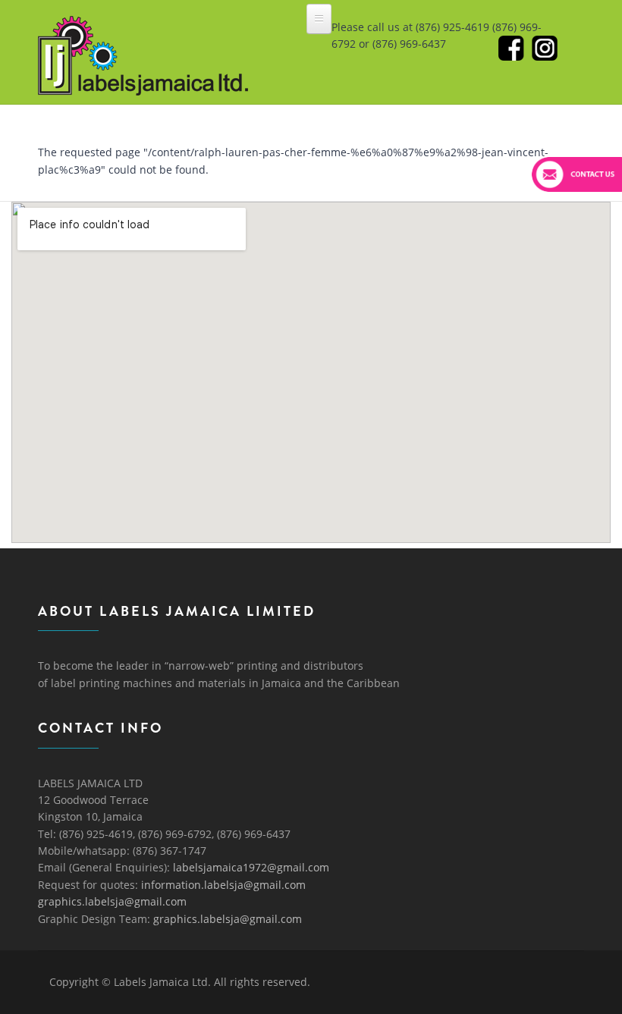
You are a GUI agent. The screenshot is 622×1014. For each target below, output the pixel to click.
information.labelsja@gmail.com (223, 884)
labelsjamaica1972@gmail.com (251, 867)
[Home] (143, 29)
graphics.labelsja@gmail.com (112, 901)
